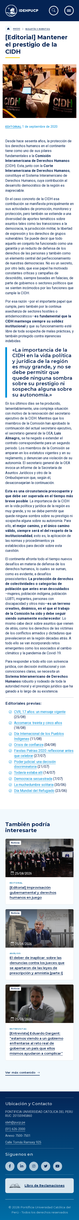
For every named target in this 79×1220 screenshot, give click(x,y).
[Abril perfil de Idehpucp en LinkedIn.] (21, 1166)
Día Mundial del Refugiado (34, 791)
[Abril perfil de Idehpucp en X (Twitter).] (45, 1166)
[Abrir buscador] (53, 10)
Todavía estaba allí (28, 772)
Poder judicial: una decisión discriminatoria (35, 764)
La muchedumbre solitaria (34, 785)
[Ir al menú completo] (69, 10)
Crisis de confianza (28, 745)
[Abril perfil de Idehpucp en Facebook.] (9, 1166)
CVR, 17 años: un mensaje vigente (40, 712)
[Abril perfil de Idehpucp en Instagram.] (33, 1166)
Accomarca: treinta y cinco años (38, 723)
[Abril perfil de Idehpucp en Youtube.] (57, 1166)
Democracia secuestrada (33, 779)
